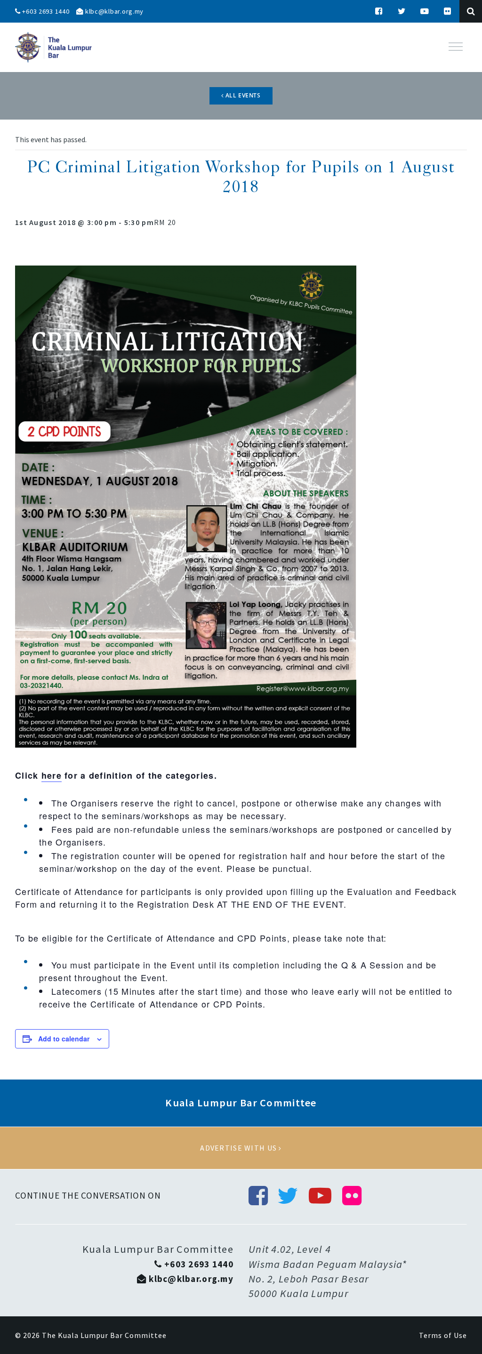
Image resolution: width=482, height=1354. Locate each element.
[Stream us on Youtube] (425, 11)
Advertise (241, 1148)
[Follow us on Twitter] (402, 11)
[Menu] (455, 46)
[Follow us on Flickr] (447, 11)
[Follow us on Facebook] (379, 11)
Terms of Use (443, 1335)
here (51, 775)
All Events (242, 95)
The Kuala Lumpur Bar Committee (104, 1335)
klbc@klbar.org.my (113, 11)
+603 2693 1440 (45, 11)
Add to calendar (63, 1038)
